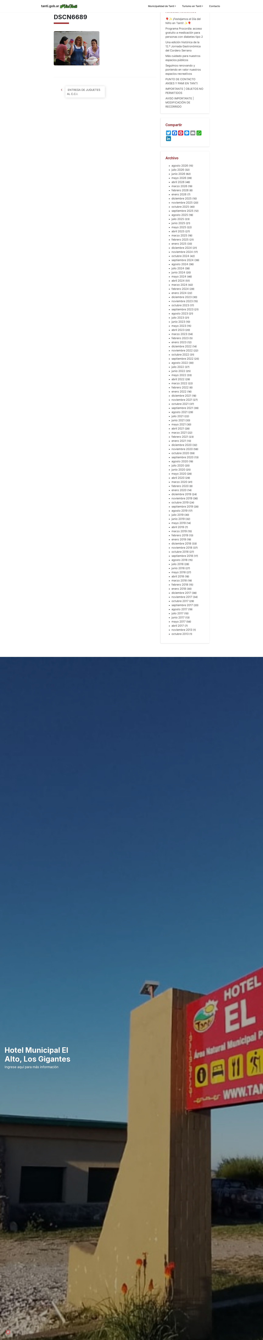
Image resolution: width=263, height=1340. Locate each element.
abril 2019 (178, 527)
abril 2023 (178, 330)
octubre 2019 (180, 502)
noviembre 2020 (182, 449)
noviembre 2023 (182, 301)
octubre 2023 (180, 305)
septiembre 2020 (182, 457)
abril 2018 (178, 576)
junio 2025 (178, 223)
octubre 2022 (180, 354)
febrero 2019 (180, 535)
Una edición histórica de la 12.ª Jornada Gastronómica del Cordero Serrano (183, 46)
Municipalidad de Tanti (161, 6)
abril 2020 (178, 477)
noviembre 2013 (182, 629)
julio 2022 (178, 366)
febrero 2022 (180, 387)
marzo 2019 (179, 531)
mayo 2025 (179, 227)
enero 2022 (179, 391)
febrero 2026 (180, 190)
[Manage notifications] (7, 1332)
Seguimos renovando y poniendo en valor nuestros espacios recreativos (183, 69)
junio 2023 (178, 321)
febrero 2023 (180, 338)
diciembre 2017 (181, 592)
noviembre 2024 (182, 251)
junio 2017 (178, 617)
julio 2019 (178, 514)
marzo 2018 (179, 580)
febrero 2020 (180, 486)
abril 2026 (178, 182)
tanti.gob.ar (50, 6)
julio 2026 (178, 169)
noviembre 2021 (182, 399)
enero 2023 (179, 342)
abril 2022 (178, 379)
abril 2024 (178, 280)
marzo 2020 (179, 481)
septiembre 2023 (182, 309)
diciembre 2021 (181, 395)
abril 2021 (178, 428)
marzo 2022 (179, 383)
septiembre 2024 (183, 260)
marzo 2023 (179, 334)
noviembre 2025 (182, 202)
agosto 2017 (179, 609)
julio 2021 (178, 416)
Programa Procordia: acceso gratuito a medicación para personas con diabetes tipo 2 (184, 32)
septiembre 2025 (182, 210)
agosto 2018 (180, 560)
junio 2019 (178, 518)
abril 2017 (178, 625)
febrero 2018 (180, 584)
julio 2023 (178, 317)
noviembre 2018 (182, 547)
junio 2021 (178, 420)
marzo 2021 (179, 432)
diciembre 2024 (182, 247)
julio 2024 (178, 268)
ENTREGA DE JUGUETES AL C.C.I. (83, 92)
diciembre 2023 (182, 297)
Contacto (214, 6)
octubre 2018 (180, 551)
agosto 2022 (180, 362)
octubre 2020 (180, 453)
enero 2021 (179, 440)
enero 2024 (179, 293)
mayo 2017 (179, 621)
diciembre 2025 (182, 198)
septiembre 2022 (182, 358)
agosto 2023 (180, 313)
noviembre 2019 (182, 498)
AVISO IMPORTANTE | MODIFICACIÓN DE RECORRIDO (179, 102)
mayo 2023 (179, 325)
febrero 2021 (180, 436)
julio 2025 (178, 219)
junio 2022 (178, 371)
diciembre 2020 (182, 445)
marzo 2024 (179, 284)
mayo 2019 (179, 523)
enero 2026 (179, 194)
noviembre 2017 (182, 596)
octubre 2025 (180, 206)
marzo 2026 (179, 186)
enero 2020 (179, 490)
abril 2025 (178, 231)
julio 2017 (177, 613)
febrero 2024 (180, 288)
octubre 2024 (180, 256)
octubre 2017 (180, 601)
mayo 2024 (179, 276)
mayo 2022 (179, 375)
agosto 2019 (180, 510)
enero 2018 (179, 588)
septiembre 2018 (182, 555)
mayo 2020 (179, 473)
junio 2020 (178, 469)
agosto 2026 (180, 165)
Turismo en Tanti (191, 6)
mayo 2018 (179, 572)
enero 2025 (179, 243)
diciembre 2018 (181, 543)
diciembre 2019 (181, 494)
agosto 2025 (180, 214)
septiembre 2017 (182, 605)
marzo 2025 (179, 235)
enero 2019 (179, 539)
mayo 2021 (179, 424)
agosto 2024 (180, 264)
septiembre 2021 (182, 408)
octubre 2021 (180, 403)
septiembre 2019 (182, 506)
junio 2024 (178, 272)
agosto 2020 (180, 461)
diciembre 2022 (182, 346)
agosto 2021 (180, 412)
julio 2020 (178, 465)
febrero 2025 (180, 239)
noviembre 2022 (182, 350)
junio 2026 (178, 173)
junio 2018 (178, 568)
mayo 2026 (179, 178)
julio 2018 (178, 564)
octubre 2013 (180, 633)
